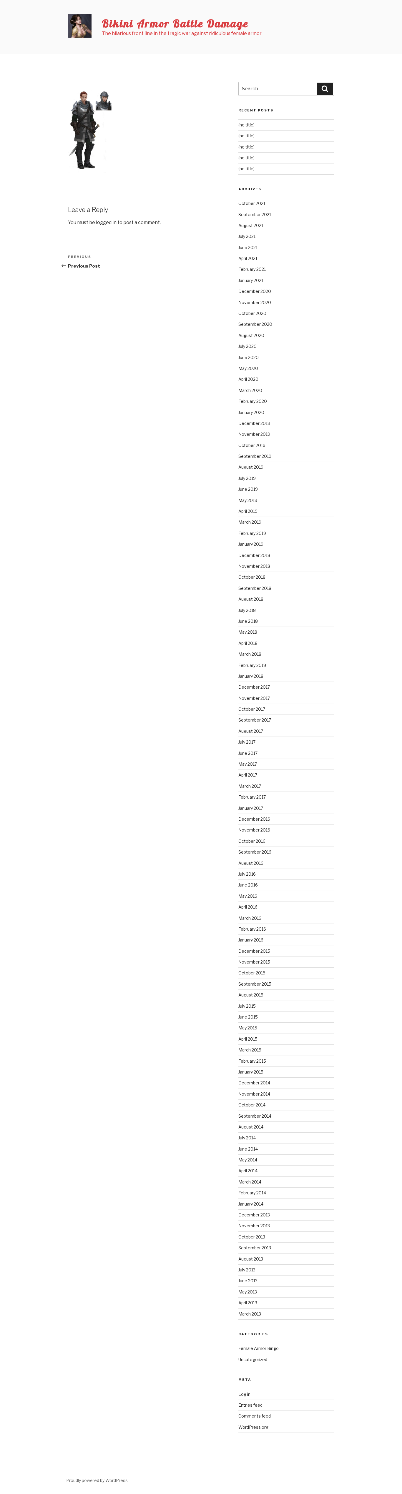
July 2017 (246, 742)
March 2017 (249, 786)
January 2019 (250, 544)
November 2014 (254, 1093)
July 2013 (246, 1269)
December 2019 (254, 423)
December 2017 (254, 687)
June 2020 (248, 357)
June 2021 (248, 247)
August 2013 (250, 1258)
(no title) (246, 124)
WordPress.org (253, 1427)
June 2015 (248, 1016)
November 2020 (254, 302)
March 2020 (250, 390)
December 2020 (254, 291)
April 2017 (247, 774)
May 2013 (247, 1291)
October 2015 (251, 972)
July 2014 (247, 1137)
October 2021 (251, 203)
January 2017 (250, 808)
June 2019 (248, 489)
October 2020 (252, 313)
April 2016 (248, 906)
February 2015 (252, 1061)
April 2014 (248, 1170)
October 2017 (251, 709)
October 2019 (251, 445)
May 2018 (247, 632)
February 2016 (252, 929)
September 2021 (254, 214)
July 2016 (247, 874)
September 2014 (254, 1116)
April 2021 (247, 258)
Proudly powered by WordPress (97, 1480)
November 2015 (254, 961)
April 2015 (248, 1038)
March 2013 (249, 1313)
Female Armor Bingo (258, 1348)
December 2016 (254, 819)
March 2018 (249, 654)
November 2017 (254, 698)
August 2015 (250, 994)
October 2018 (251, 577)
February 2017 (252, 796)
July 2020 (247, 346)
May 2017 (247, 764)
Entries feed (250, 1405)
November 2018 (254, 566)
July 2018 (247, 610)
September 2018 (254, 588)
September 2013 (254, 1247)
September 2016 (254, 851)
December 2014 (254, 1082)
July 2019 (247, 478)
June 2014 (248, 1148)
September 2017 (254, 719)
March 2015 (249, 1049)
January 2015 (250, 1071)
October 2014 (251, 1104)
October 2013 (251, 1236)
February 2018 (252, 665)
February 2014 (252, 1192)
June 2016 (248, 884)
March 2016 (249, 918)
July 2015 (247, 1006)
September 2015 (254, 983)
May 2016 (247, 896)
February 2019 (252, 533)
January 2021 (250, 280)
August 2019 (250, 467)
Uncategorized (252, 1359)
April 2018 (248, 643)
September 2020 (255, 324)
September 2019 (254, 456)
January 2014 (250, 1203)
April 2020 (248, 379)
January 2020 (251, 412)
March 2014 (249, 1181)
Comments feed (254, 1415)
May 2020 (248, 368)
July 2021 (246, 236)
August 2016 (250, 863)
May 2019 (247, 500)
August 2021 (250, 225)
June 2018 (248, 621)
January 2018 (250, 676)
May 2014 (247, 1159)
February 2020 (252, 401)
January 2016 (250, 939)
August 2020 (251, 335)
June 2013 (248, 1280)
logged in (106, 222)
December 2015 (254, 951)
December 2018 (254, 555)
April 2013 (247, 1302)
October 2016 (251, 841)
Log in (244, 1394)
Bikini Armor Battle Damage (175, 23)
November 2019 (254, 434)
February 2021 (252, 269)
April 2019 (248, 511)
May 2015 (247, 1027)
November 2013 (254, 1225)
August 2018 (250, 599)
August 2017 (250, 731)
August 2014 (250, 1126)
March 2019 (249, 522)
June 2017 (248, 753)
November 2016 (254, 829)
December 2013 (254, 1214)
